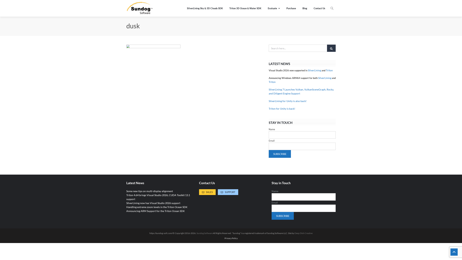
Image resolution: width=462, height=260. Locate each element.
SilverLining (314, 70)
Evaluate (272, 8)
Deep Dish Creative (304, 233)
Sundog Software (205, 233)
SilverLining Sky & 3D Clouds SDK (205, 8)
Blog (304, 8)
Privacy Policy (231, 238)
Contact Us (319, 8)
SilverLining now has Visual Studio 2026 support (153, 203)
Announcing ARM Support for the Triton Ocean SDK (155, 211)
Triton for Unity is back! (282, 108)
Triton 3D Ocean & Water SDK (245, 8)
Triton (329, 70)
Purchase (291, 8)
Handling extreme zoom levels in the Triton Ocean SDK (157, 207)
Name (272, 129)
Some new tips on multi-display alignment (149, 191)
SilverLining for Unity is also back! (288, 101)
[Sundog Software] (139, 8)
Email (271, 140)
